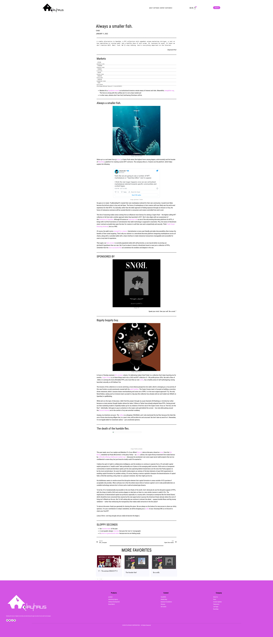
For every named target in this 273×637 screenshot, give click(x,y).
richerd (118, 159)
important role (132, 219)
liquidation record (113, 90)
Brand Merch (111, 604)
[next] (101, 579)
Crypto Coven (106, 377)
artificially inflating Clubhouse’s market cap (111, 457)
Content (162, 8)
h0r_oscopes (119, 375)
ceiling (121, 415)
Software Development (114, 602)
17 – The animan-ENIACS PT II (107, 571)
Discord (139, 452)
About (151, 8)
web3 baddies (134, 389)
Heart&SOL (163, 597)
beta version (110, 243)
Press (214, 599)
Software (156, 8)
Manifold (101, 162)
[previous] (97, 579)
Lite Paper (215, 606)
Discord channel (104, 410)
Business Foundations (166, 602)
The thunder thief (131, 572)
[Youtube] (10, 620)
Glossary (163, 604)
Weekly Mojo (164, 599)
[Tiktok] (12, 620)
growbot (110, 597)
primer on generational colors (110, 533)
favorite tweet (106, 529)
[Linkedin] (15, 620)
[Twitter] (7, 620)
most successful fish (115, 248)
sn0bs (142, 380)
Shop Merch (168, 8)
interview (116, 531)
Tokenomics (216, 604)
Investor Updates (217, 602)
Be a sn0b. (156, 572)
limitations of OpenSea (106, 219)
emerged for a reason (120, 231)
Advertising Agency (113, 599)
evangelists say (169, 90)
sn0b (147, 509)
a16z (138, 455)
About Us (215, 597)
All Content (163, 606)
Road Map (215, 609)
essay (161, 452)
